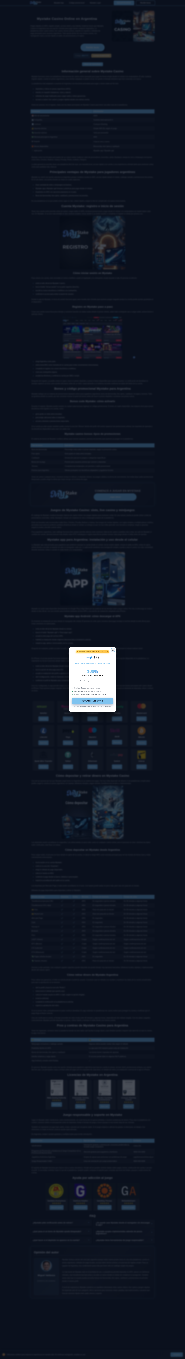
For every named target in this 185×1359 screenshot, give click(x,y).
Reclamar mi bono (91, 701)
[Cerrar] (113, 650)
